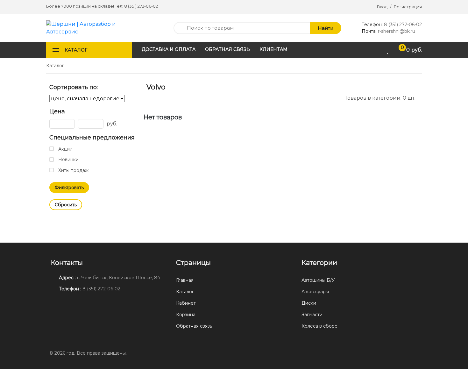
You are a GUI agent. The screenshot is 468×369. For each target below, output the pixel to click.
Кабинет (186, 303)
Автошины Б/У (318, 280)
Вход (382, 6)
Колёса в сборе (319, 326)
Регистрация (408, 6)
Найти (325, 28)
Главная (185, 280)
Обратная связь (194, 326)
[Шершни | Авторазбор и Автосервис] (89, 28)
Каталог (185, 291)
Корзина (185, 314)
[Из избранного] (148, 98)
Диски (308, 303)
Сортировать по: (73, 87)
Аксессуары (315, 291)
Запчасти (312, 314)
